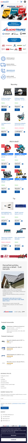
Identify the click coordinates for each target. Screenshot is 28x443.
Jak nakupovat (4, 376)
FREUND (22, 295)
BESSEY (4, 296)
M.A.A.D (16, 293)
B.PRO (12, 295)
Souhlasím (13, 439)
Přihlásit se (5, 403)
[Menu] (25, 1)
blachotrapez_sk (6, 416)
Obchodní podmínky (5, 378)
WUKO (15, 295)
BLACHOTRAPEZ (6, 293)
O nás (2, 373)
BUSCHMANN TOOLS (7, 295)
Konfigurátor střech (5, 371)
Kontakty (2, 381)
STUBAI (18, 295)
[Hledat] (17, 1)
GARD (13, 293)
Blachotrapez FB (6, 414)
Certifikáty (3, 374)
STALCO (7, 296)
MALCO (19, 293)
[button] (3, 12)
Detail (3, 108)
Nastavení (13, 435)
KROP (11, 293)
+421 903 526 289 (6, 412)
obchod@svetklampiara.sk (8, 410)
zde (14, 432)
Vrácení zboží (3, 383)
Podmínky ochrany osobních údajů (7, 380)
